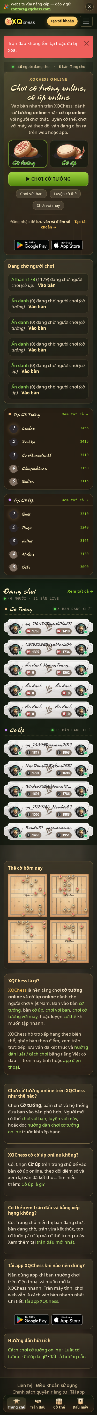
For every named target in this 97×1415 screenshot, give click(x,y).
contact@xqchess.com (31, 8)
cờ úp (37, 1010)
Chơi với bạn (31, 193)
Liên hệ (25, 1385)
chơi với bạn (58, 1010)
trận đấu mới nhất (55, 1242)
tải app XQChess (41, 1301)
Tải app (77, 1392)
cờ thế (70, 1016)
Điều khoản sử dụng (57, 1385)
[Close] (86, 43)
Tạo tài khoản (62, 21)
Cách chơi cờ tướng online (34, 1350)
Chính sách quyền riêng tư (39, 1392)
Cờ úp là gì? (33, 1184)
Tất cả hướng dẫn (68, 1356)
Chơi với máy (48, 205)
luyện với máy (63, 1118)
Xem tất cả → (75, 414)
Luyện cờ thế (65, 193)
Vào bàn (47, 285)
